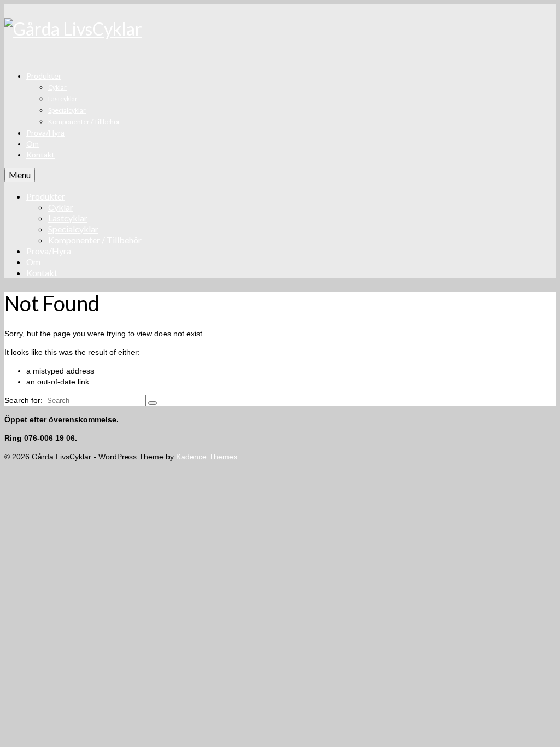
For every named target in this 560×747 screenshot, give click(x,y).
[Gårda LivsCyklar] (280, 29)
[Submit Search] (152, 403)
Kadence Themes (206, 456)
